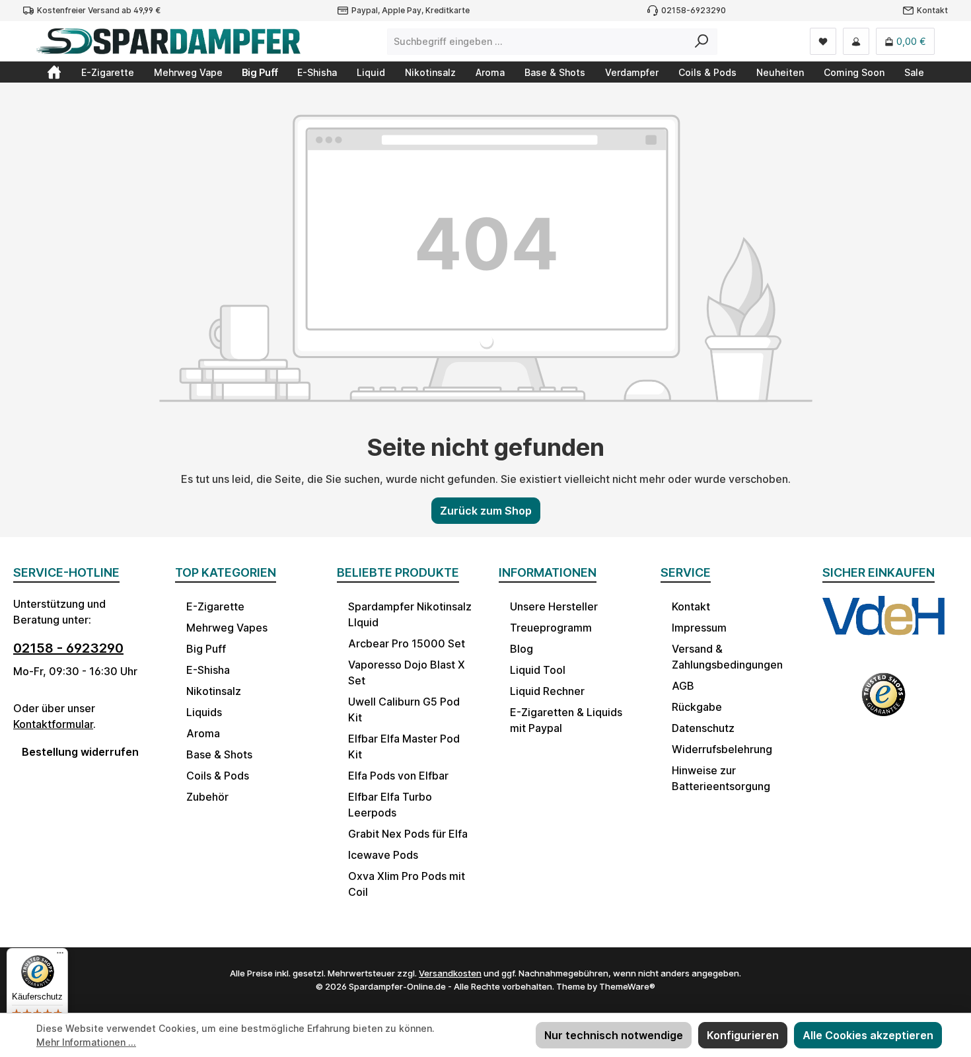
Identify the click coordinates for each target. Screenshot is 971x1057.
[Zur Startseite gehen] (168, 41)
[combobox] (537, 41)
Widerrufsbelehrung (722, 749)
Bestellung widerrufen (80, 751)
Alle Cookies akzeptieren (868, 1035)
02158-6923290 (693, 10)
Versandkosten (450, 973)
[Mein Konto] (856, 41)
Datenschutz (703, 728)
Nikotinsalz (213, 691)
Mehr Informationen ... (86, 1042)
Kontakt (932, 10)
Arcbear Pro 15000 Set (406, 643)
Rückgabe (697, 706)
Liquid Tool (537, 669)
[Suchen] (701, 41)
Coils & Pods (217, 775)
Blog (521, 648)
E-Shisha (208, 669)
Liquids (204, 712)
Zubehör (207, 796)
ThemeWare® (627, 986)
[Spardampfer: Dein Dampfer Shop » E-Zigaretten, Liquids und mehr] (54, 72)
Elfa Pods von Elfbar (398, 775)
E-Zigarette (215, 606)
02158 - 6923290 (68, 648)
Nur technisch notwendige (613, 1035)
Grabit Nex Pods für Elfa (408, 833)
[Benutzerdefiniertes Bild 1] (883, 627)
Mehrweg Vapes (227, 627)
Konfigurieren (743, 1035)
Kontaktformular (53, 724)
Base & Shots (219, 754)
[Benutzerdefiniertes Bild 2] (883, 702)
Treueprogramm (551, 627)
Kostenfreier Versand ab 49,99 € (99, 10)
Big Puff (206, 648)
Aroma (203, 733)
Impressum (699, 627)
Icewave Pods (383, 854)
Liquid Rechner (547, 691)
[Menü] (60, 956)
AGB (683, 685)
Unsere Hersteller (554, 606)
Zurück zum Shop (486, 510)
